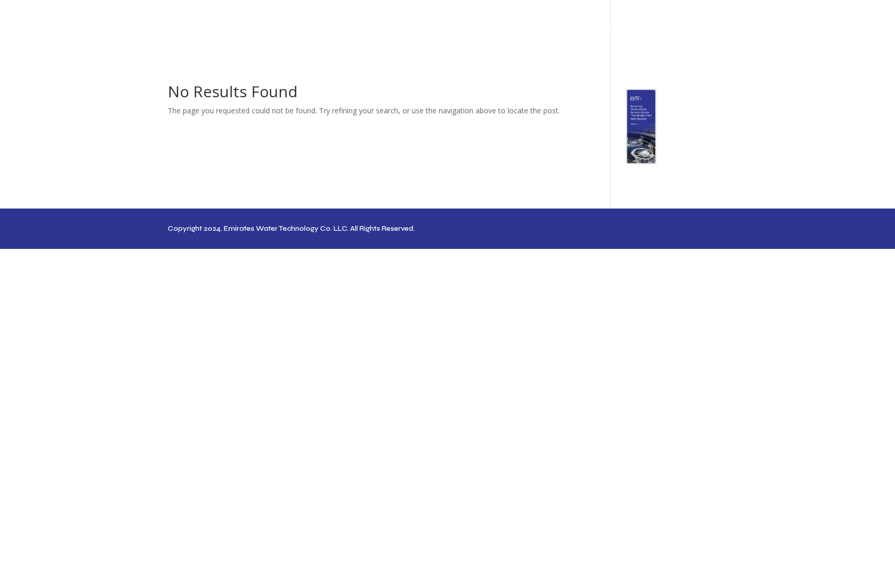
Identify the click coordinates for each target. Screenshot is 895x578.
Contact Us (705, 28)
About (551, 28)
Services (594, 28)
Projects (642, 28)
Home (513, 28)
